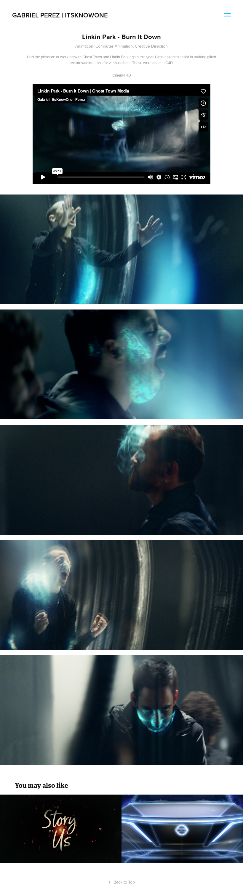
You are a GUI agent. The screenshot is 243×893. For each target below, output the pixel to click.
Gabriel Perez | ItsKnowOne (60, 15)
